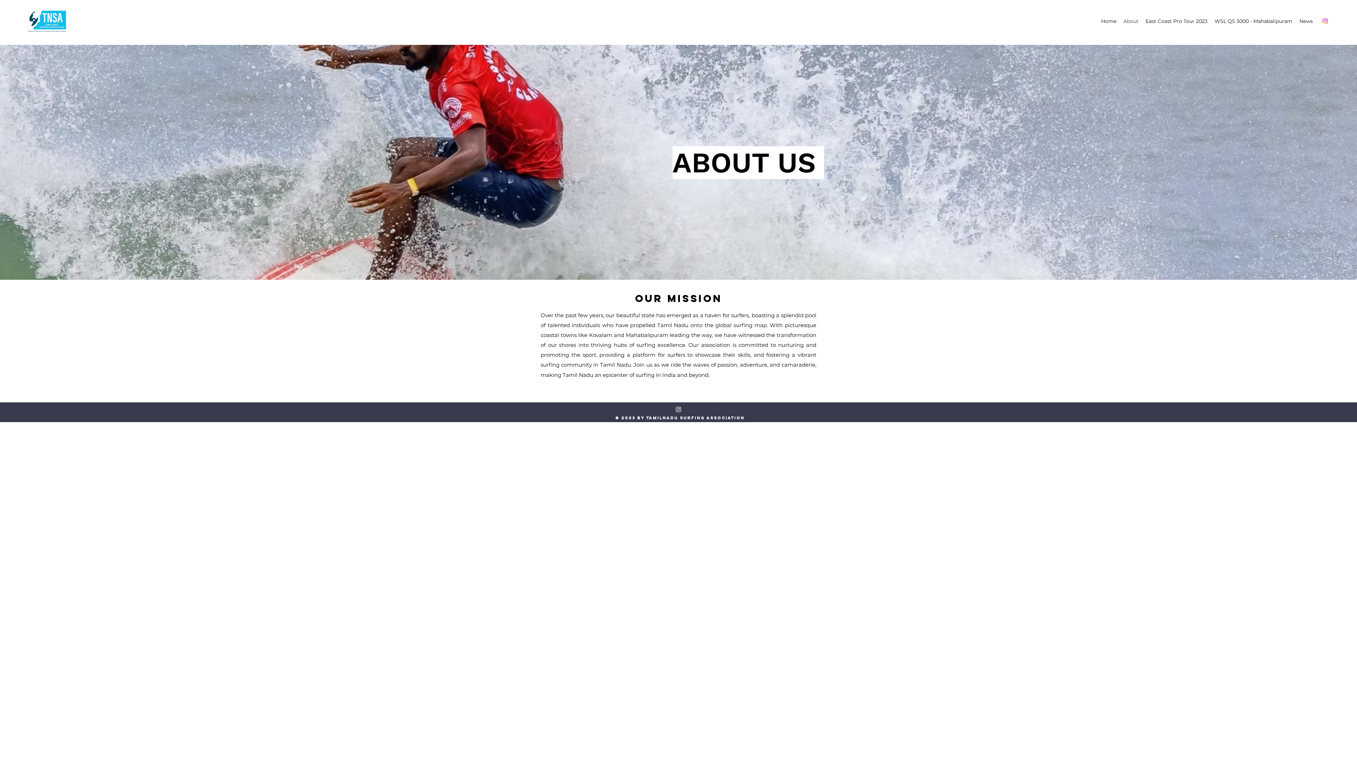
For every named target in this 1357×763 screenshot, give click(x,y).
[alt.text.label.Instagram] (1325, 21)
